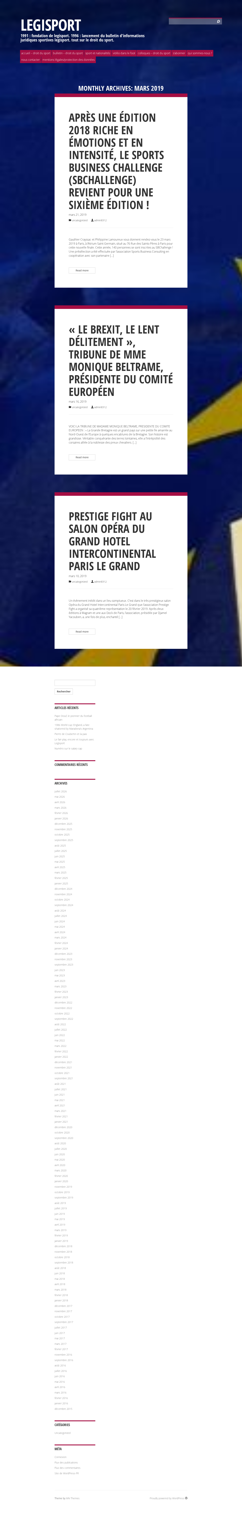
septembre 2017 (64, 1322)
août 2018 (60, 1268)
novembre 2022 (63, 1008)
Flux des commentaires (67, 1467)
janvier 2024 (61, 948)
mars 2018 (60, 1289)
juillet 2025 (61, 851)
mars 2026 (60, 807)
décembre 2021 (63, 1062)
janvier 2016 (61, 1403)
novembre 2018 (63, 1251)
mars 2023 (60, 986)
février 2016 (61, 1398)
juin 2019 (60, 1213)
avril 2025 (60, 867)
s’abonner (179, 53)
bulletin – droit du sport (68, 53)
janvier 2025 (61, 883)
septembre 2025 (64, 840)
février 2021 (61, 1116)
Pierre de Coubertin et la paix (71, 734)
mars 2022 (60, 1046)
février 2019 (61, 1235)
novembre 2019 (63, 1186)
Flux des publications (66, 1462)
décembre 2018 (63, 1246)
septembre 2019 (64, 1197)
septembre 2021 (64, 1078)
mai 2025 (60, 861)
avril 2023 (60, 981)
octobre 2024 (62, 899)
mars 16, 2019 (77, 402)
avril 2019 (60, 1224)
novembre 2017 (63, 1311)
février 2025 (61, 878)
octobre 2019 (62, 1192)
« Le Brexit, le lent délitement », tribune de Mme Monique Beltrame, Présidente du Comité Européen (121, 360)
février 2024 (61, 943)
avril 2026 (60, 802)
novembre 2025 (63, 829)
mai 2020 (60, 1159)
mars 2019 (60, 1230)
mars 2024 (60, 937)
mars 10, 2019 (77, 576)
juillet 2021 (61, 1089)
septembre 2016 (64, 1360)
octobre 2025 (62, 834)
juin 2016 (60, 1376)
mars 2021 (60, 1111)
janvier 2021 (61, 1121)
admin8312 (100, 220)
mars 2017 (60, 1343)
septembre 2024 (64, 905)
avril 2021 (60, 1105)
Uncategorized (80, 220)
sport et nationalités (97, 53)
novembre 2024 (63, 894)
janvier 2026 (61, 818)
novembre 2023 (63, 959)
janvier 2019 (61, 1241)
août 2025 (60, 845)
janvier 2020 (61, 1181)
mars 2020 (60, 1170)
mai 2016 (60, 1381)
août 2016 (60, 1365)
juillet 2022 (61, 1029)
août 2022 (60, 1024)
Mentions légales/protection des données (69, 60)
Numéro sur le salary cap (68, 748)
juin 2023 (60, 970)
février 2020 (61, 1176)
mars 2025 (60, 872)
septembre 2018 (64, 1262)
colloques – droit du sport (154, 53)
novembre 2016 (63, 1354)
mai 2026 (60, 796)
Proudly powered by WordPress (167, 1498)
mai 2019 (60, 1219)
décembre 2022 (63, 1002)
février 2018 (61, 1295)
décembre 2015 (63, 1408)
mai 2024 (60, 926)
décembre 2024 (63, 888)
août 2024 (60, 910)
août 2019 (60, 1203)
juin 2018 (60, 1273)
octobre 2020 (62, 1132)
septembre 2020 (64, 1138)
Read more (82, 270)
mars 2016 (60, 1392)
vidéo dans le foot (124, 53)
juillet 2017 (61, 1327)
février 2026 (61, 813)
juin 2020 (60, 1154)
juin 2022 (60, 1035)
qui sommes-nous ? (200, 53)
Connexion (60, 1457)
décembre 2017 (63, 1306)
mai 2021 (60, 1100)
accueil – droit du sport (35, 53)
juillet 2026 (61, 791)
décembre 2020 (63, 1127)
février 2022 (61, 1051)
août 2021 (60, 1083)
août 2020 (60, 1143)
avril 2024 (60, 932)
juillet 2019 (61, 1208)
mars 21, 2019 (77, 215)
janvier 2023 (61, 997)
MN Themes (73, 1498)
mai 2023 (60, 975)
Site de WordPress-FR (67, 1473)
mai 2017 (60, 1338)
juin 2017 (60, 1333)
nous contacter (30, 60)
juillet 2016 (61, 1371)
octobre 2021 (62, 1073)
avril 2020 (60, 1165)
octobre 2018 (62, 1257)
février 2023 (61, 991)
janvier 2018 (61, 1300)
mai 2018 (60, 1278)
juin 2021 (60, 1094)
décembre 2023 (63, 953)
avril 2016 (60, 1387)
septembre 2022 (64, 1018)
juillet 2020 (61, 1148)
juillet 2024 (61, 916)
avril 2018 (60, 1284)
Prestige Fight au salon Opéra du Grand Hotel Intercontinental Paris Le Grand (112, 541)
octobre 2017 (62, 1316)
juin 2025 (60, 856)
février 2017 (61, 1349)
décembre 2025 (63, 823)
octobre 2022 (62, 1013)
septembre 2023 (64, 964)
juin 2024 (60, 921)
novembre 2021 (63, 1067)
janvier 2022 (61, 1056)
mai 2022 (60, 1040)
